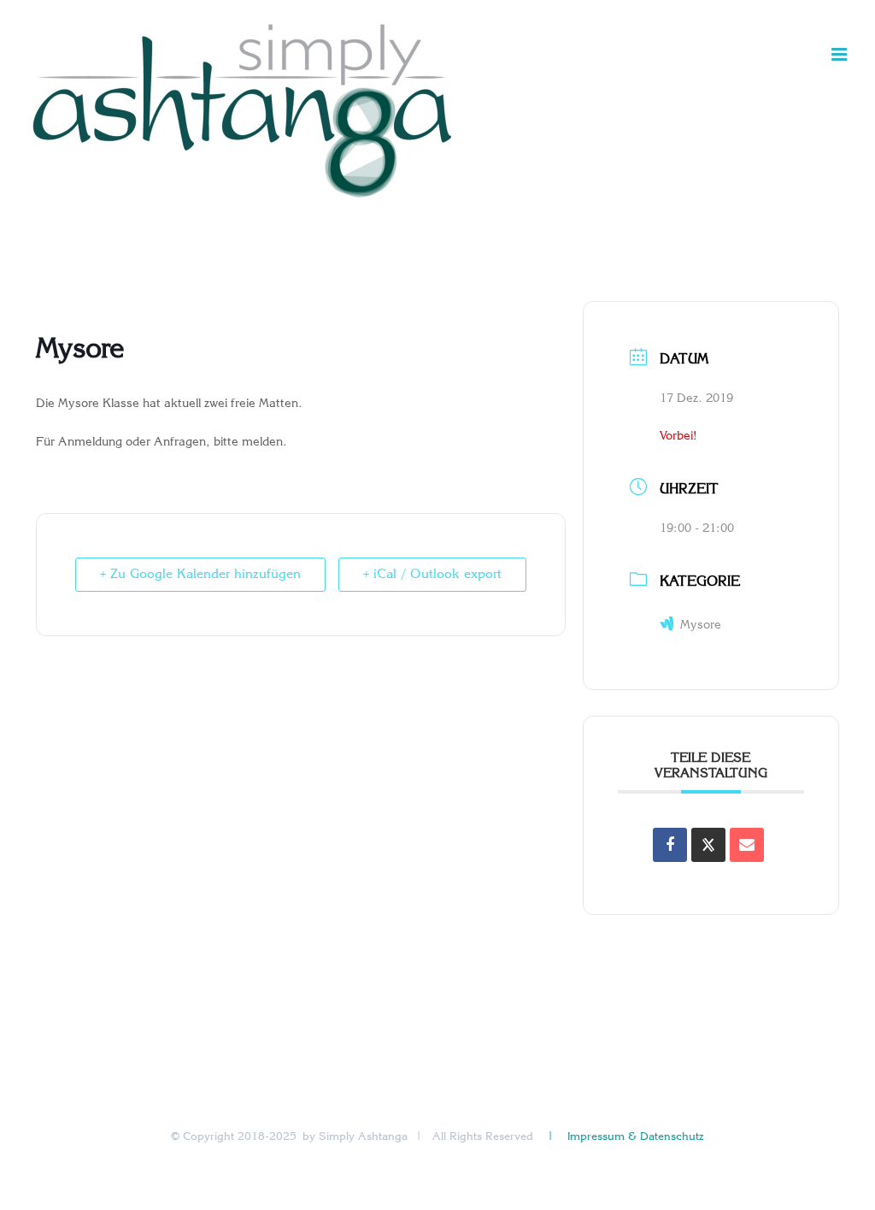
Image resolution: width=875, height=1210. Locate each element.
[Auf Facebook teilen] (670, 845)
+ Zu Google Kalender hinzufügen (200, 575)
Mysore (700, 625)
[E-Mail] (747, 845)
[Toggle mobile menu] (840, 54)
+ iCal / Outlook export (432, 575)
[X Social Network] (708, 845)
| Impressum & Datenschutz (624, 1136)
